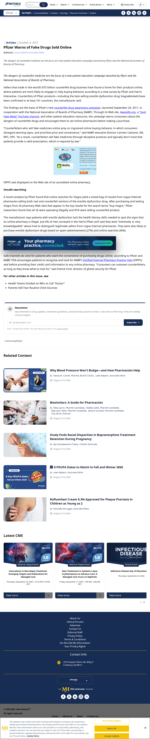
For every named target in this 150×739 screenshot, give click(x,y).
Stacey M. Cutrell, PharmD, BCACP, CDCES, (73, 375)
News (79, 716)
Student (93, 13)
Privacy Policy (75, 635)
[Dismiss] (112, 239)
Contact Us (75, 628)
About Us (75, 618)
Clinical (9, 12)
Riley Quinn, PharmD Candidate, (69, 407)
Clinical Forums (75, 621)
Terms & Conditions (75, 639)
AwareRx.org (128, 112)
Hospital (54, 13)
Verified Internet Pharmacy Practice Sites (108, 260)
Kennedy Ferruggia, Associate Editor (71, 508)
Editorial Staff (75, 632)
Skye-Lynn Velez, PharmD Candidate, (69, 410)
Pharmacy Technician (78, 13)
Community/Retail (41, 13)
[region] (75, 728)
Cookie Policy (33, 736)
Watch (64, 4)
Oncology (64, 13)
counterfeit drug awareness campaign (77, 107)
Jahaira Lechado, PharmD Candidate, (106, 410)
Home (55, 716)
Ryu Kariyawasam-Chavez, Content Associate (75, 444)
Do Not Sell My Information (75, 643)
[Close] (145, 728)
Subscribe (132, 322)
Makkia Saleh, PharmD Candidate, (103, 407)
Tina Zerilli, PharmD (61, 413)
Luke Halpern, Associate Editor (110, 375)
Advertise (75, 625)
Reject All (111, 728)
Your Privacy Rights (75, 646)
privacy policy (62, 329)
